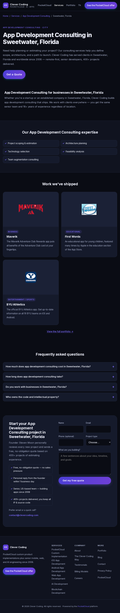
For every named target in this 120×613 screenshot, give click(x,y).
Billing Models (81, 571)
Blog (100, 557)
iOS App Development (58, 562)
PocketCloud (44, 5)
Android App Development (58, 570)
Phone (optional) (66, 436)
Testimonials (80, 565)
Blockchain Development (58, 591)
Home (5, 16)
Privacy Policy (105, 570)
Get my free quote (73, 480)
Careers (78, 578)
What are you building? (69, 450)
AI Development (60, 584)
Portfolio (70, 5)
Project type (91, 436)
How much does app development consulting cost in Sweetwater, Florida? (48, 366)
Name (61, 423)
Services (58, 5)
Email (88, 423)
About (77, 550)
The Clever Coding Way (83, 558)
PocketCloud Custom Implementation (59, 553)
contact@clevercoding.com (23, 515)
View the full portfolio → (60, 331)
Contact (102, 564)
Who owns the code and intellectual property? (32, 396)
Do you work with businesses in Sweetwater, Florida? (36, 386)
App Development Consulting (36, 16)
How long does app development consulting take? (34, 376)
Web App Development (58, 577)
